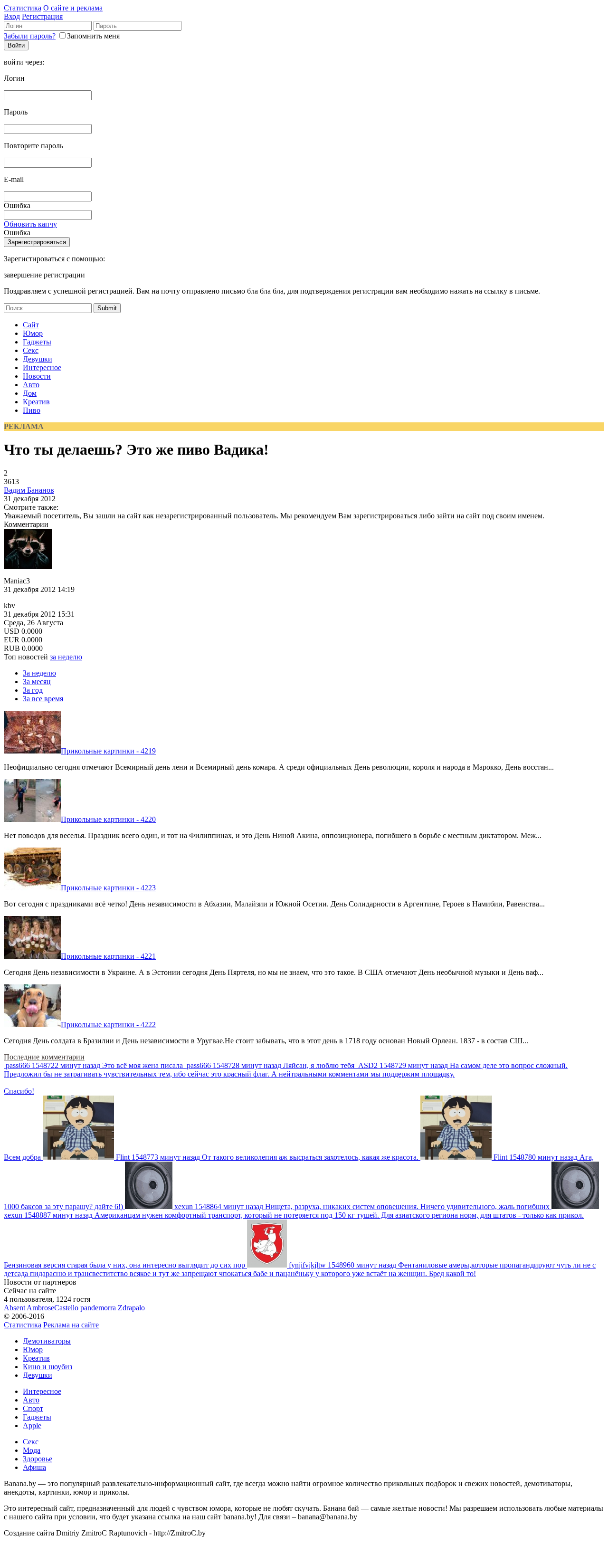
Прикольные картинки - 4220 (108, 819)
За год (33, 690)
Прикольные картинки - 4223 (108, 888)
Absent (14, 1308)
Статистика (22, 8)
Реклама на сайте (71, 1325)
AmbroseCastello (52, 1308)
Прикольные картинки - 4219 (108, 751)
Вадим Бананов (29, 490)
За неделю (39, 673)
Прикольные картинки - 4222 (108, 1024)
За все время (43, 699)
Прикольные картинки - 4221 (108, 956)
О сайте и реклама (73, 8)
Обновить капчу (30, 224)
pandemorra (98, 1308)
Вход (12, 16)
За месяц (37, 681)
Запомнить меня (93, 36)
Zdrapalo (131, 1308)
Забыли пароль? (30, 36)
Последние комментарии (44, 1057)
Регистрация (42, 16)
